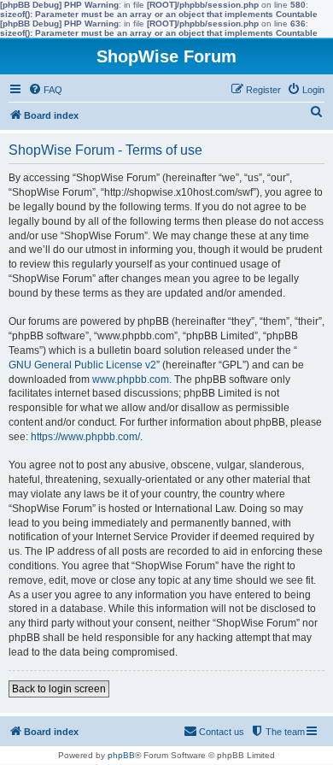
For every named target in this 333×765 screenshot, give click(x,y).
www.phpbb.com (130, 379)
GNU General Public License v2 (82, 365)
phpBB (121, 755)
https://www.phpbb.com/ (85, 437)
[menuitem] (45, 89)
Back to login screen (59, 689)
